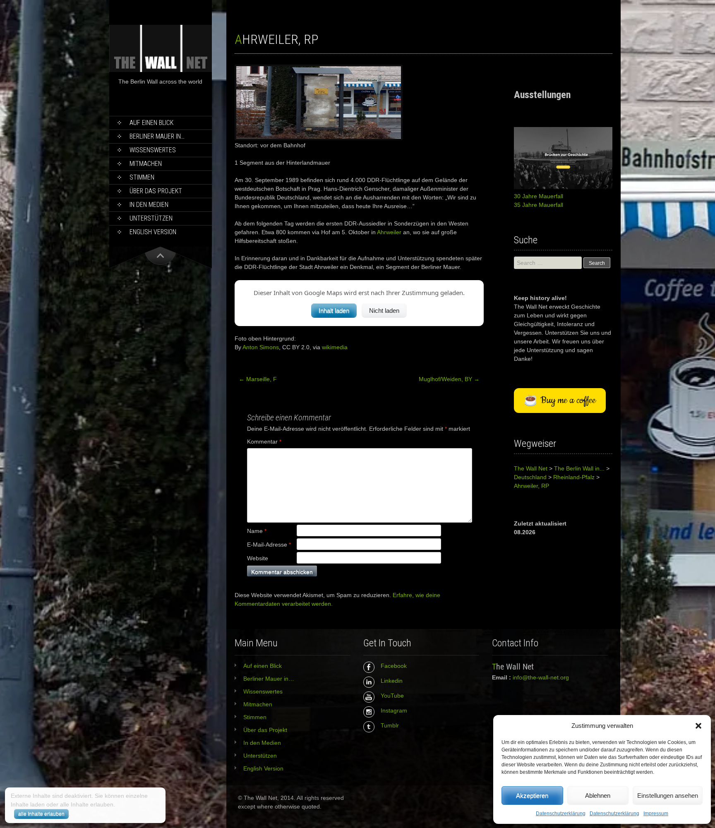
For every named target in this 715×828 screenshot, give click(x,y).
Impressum (655, 813)
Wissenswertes (153, 150)
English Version (153, 232)
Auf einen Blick (151, 123)
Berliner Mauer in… (157, 136)
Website (257, 558)
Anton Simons (260, 347)
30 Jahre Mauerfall (538, 196)
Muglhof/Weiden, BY (449, 379)
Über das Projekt (156, 191)
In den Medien (149, 205)
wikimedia (335, 347)
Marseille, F (258, 379)
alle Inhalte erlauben (41, 814)
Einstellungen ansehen (667, 795)
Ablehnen (597, 795)
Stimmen (142, 177)
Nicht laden (384, 310)
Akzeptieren (532, 795)
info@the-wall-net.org (541, 677)
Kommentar (264, 441)
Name (256, 531)
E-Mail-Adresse (269, 544)
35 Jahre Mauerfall (538, 205)
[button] (698, 726)
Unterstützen (151, 218)
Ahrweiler (389, 232)
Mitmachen (146, 164)
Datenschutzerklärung (560, 813)
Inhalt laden (334, 310)
